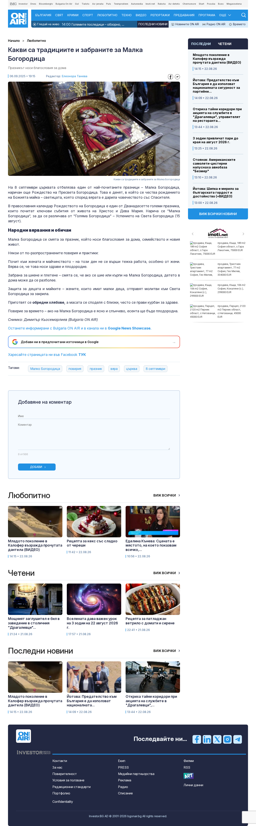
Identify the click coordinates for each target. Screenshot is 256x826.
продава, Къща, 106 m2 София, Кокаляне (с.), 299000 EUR (231, 288)
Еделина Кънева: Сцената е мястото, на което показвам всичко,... (151, 545)
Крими (72, 15)
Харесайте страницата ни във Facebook (47, 354)
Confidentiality (62, 801)
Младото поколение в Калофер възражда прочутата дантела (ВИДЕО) (217, 58)
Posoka (211, 3)
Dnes (33, 3)
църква (131, 369)
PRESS (123, 767)
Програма (206, 15)
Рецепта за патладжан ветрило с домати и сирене (150, 621)
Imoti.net (150, 3)
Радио (123, 786)
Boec (221, 3)
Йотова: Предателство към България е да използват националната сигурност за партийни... (216, 86)
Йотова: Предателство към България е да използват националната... (92, 700)
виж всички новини (218, 214)
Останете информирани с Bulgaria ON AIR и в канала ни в (79, 328)
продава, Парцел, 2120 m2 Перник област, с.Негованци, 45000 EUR (231, 311)
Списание (125, 793)
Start (201, 3)
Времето (239, 24)
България (43, 15)
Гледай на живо (47, 24)
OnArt (189, 776)
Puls (108, 3)
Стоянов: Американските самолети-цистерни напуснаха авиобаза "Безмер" (214, 165)
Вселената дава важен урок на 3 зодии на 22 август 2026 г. (92, 623)
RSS (187, 767)
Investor (23, 3)
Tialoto (85, 3)
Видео (141, 15)
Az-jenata (97, 3)
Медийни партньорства (136, 773)
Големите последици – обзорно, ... (93, 24)
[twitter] (217, 739)
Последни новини (152, 24)
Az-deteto (174, 3)
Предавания (184, 15)
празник (96, 369)
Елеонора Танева (74, 76)
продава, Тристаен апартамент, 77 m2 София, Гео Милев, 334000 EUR (229, 269)
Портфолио (61, 793)
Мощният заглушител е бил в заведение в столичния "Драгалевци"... (34, 623)
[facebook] (196, 739)
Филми (189, 760)
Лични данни (193, 785)
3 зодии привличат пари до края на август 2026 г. (215, 140)
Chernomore (189, 3)
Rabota (162, 3)
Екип (121, 760)
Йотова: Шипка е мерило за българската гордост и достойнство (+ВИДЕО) (216, 192)
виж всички (165, 495)
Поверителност (64, 773)
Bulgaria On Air (64, 3)
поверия (75, 369)
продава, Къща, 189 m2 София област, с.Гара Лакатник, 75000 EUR (231, 246)
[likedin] (207, 739)
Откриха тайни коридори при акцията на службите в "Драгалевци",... (151, 700)
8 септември (155, 369)
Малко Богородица (45, 369)
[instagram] (227, 739)
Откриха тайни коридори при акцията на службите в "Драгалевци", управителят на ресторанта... (217, 115)
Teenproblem (121, 3)
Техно (126, 15)
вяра (114, 369)
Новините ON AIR (187, 24)
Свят (59, 15)
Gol (77, 3)
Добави (36, 467)
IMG (13, 4)
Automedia (137, 3)
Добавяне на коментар (45, 402)
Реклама (124, 780)
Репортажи (160, 15)
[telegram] (237, 739)
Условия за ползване (68, 780)
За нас (57, 767)
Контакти (59, 760)
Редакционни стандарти (71, 786)
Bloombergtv (46, 3)
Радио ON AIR (215, 24)
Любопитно (107, 15)
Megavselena (234, 3)
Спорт (87, 15)
